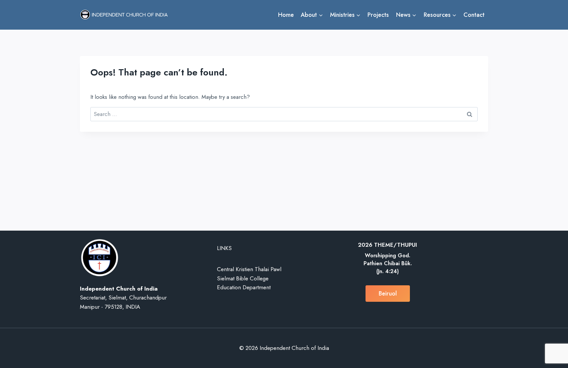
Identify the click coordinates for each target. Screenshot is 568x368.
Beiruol (388, 293)
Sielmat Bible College (243, 278)
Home (286, 15)
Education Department (244, 287)
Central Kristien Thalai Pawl (249, 269)
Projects (378, 15)
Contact (474, 15)
